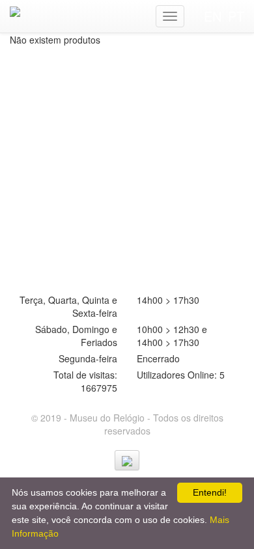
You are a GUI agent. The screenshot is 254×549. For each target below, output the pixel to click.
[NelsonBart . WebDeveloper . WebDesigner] (127, 460)
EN (212, 16)
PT (236, 16)
